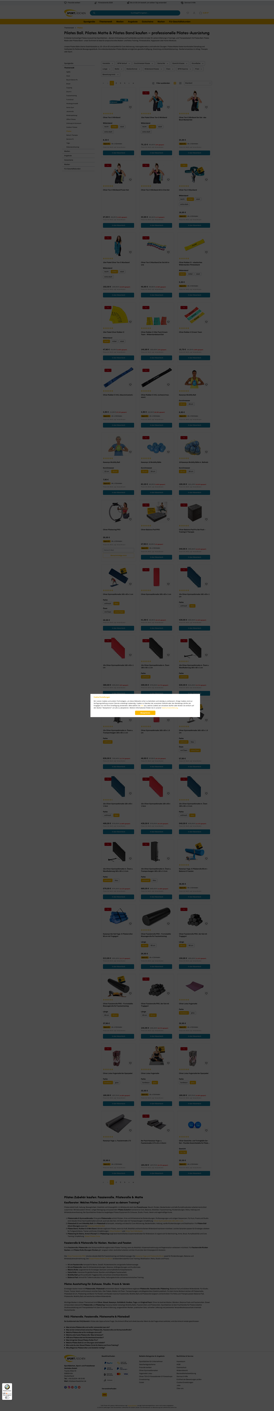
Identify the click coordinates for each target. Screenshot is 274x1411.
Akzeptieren (145, 713)
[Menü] (11, 1384)
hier (142, 706)
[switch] (7, 1397)
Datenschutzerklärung (170, 708)
